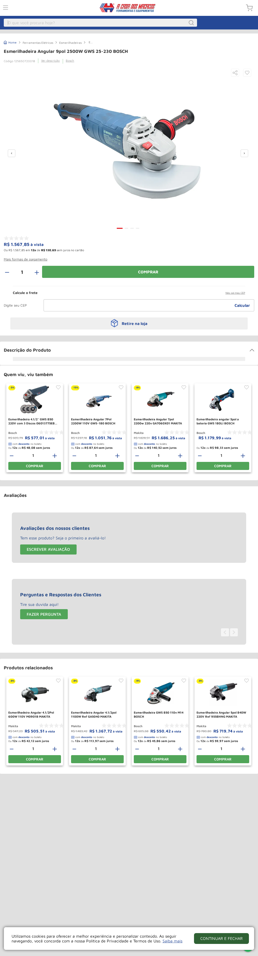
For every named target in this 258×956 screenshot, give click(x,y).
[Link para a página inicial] (10, 42)
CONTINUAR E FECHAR (221, 938)
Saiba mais (172, 941)
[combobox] (100, 22)
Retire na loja (134, 323)
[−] (10, 271)
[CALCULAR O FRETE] (242, 305)
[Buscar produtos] (192, 23)
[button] (235, 73)
